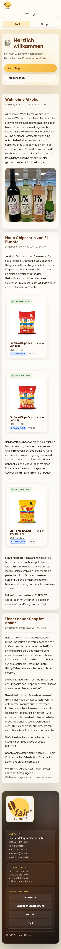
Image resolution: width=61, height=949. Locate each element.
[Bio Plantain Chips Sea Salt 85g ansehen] (27, 511)
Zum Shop (14, 68)
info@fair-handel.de (19, 857)
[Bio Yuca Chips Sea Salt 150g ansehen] (27, 323)
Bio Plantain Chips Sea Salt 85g (20, 532)
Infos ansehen (16, 77)
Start (16, 24)
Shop (44, 24)
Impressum (30, 897)
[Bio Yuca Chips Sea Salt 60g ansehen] (27, 398)
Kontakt (31, 914)
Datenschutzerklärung (30, 905)
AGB (30, 922)
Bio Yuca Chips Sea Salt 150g (21, 344)
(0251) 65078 (21, 849)
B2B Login (30, 14)
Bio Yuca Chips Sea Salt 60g (21, 419)
